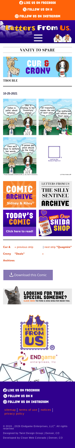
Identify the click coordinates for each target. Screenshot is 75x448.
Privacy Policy (14, 413)
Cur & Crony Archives (9, 253)
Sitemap (10, 409)
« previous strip (24, 250)
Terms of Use (28, 409)
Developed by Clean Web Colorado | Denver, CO (33, 438)
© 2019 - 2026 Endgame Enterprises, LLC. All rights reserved (35, 427)
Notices (46, 409)
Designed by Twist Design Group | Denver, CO (31, 433)
